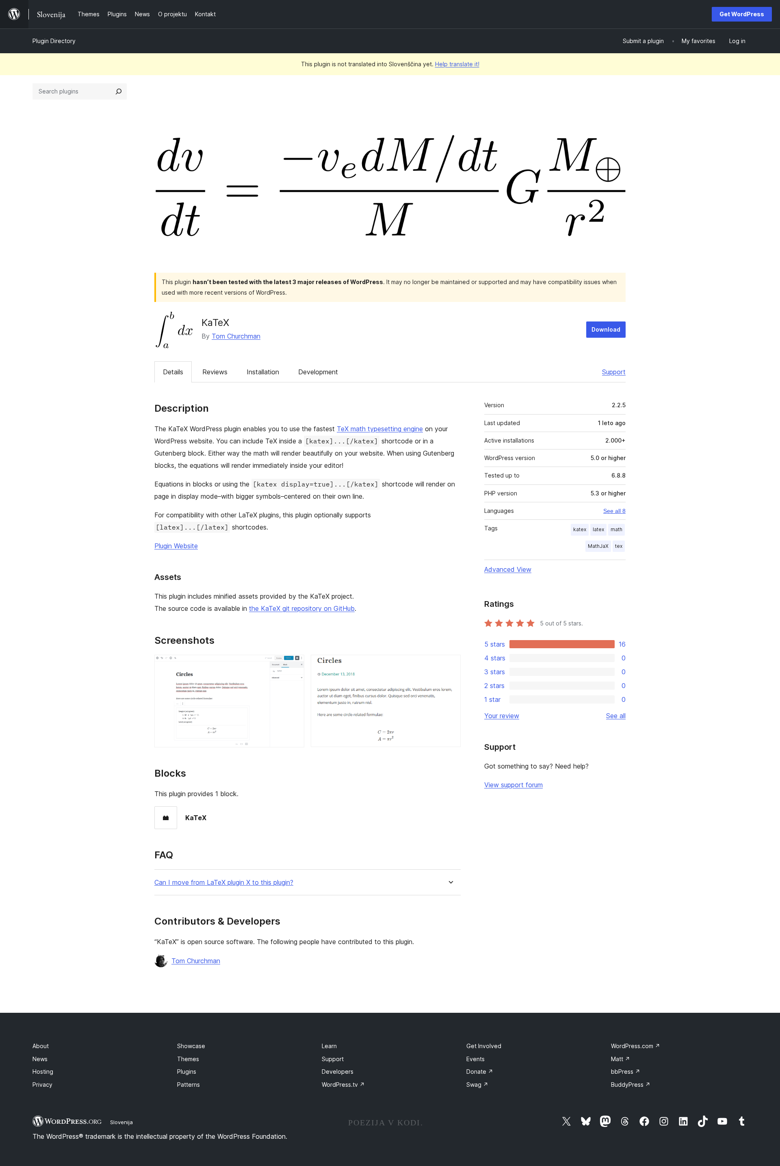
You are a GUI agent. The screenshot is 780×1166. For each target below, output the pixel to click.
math (616, 529)
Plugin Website (176, 546)
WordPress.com (635, 1045)
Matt (620, 1058)
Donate (479, 1071)
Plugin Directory (54, 40)
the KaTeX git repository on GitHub (302, 608)
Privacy (42, 1084)
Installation (263, 372)
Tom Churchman (236, 336)
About (40, 1045)
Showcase (191, 1045)
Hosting (42, 1071)
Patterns (188, 1084)
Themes (188, 1058)
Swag (477, 1084)
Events (475, 1058)
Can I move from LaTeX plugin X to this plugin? (223, 882)
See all (616, 716)
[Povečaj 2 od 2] (450, 666)
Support (614, 372)
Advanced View (507, 569)
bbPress (625, 1071)
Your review (501, 716)
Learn (329, 1045)
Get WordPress (741, 14)
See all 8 (614, 511)
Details (173, 372)
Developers (337, 1071)
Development (318, 372)
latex (598, 529)
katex (579, 529)
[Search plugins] (118, 91)
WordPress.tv (343, 1084)
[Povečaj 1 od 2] (293, 666)
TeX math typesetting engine (380, 429)
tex (618, 546)
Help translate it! (457, 64)
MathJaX (598, 546)
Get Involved (483, 1045)
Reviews (215, 372)
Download (606, 329)
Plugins (186, 1071)
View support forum (513, 785)
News (40, 1058)
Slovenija (121, 1122)
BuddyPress (630, 1084)
